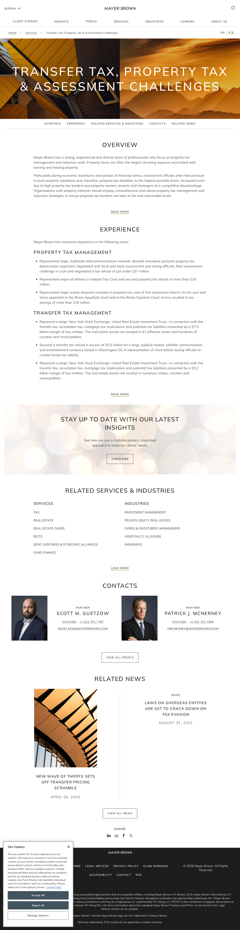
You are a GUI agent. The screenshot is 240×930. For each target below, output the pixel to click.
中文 (231, 32)
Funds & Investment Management (153, 528)
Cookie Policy (53, 887)
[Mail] (116, 836)
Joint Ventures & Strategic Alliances (66, 544)
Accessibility (100, 875)
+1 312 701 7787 (92, 622)
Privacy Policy (126, 866)
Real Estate (43, 520)
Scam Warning (155, 866)
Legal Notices (97, 866)
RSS (139, 875)
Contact (124, 875)
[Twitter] (131, 837)
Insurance (133, 544)
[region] (38, 884)
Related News (184, 123)
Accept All (38, 895)
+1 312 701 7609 (202, 622)
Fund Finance (45, 552)
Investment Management (145, 512)
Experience (76, 123)
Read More (120, 211)
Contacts (157, 123)
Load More (120, 568)
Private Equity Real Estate (147, 520)
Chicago (69, 622)
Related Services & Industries (117, 123)
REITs (38, 536)
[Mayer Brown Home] (120, 8)
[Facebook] (124, 836)
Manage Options (38, 915)
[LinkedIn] (109, 836)
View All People (120, 657)
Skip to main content (18, 2)
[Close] (68, 847)
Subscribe (120, 459)
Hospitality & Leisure (143, 536)
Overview (52, 123)
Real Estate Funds (49, 528)
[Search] (233, 8)
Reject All (38, 905)
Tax (36, 512)
